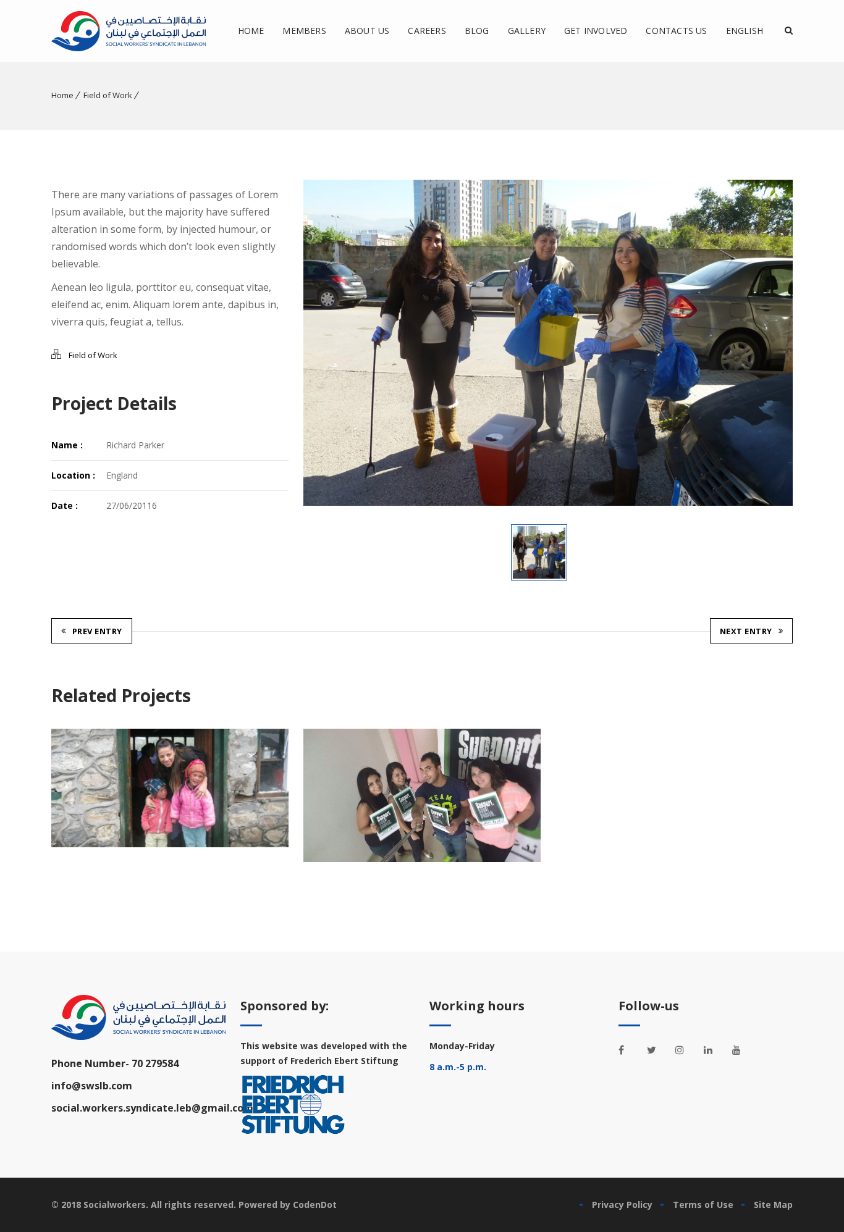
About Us (367, 30)
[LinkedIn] (715, 1050)
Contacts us (676, 30)
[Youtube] (743, 1050)
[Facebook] (629, 1050)
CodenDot (315, 1204)
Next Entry (746, 631)
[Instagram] (686, 1050)
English (744, 30)
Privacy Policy (622, 1204)
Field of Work (107, 95)
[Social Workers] (128, 31)
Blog (477, 30)
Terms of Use (703, 1204)
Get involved (595, 30)
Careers (426, 30)
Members (304, 30)
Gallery (527, 30)
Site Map (773, 1204)
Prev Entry (97, 631)
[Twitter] (658, 1050)
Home (251, 30)
